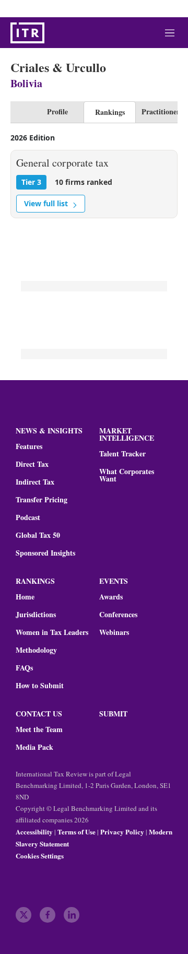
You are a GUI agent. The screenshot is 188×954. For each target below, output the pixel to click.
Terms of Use (76, 832)
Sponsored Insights (45, 553)
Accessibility (34, 832)
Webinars (114, 632)
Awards (111, 596)
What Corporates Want (126, 475)
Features (29, 446)
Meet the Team (39, 729)
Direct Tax (32, 464)
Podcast (28, 517)
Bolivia (26, 83)
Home (25, 596)
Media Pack (34, 747)
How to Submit (40, 685)
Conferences (118, 614)
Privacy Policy (122, 832)
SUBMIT (113, 713)
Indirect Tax (35, 482)
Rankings (110, 112)
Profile (57, 111)
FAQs (24, 668)
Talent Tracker (122, 453)
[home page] (27, 32)
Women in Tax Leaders (52, 632)
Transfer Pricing (41, 499)
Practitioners (162, 111)
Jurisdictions (36, 614)
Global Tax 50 (38, 535)
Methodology (36, 650)
